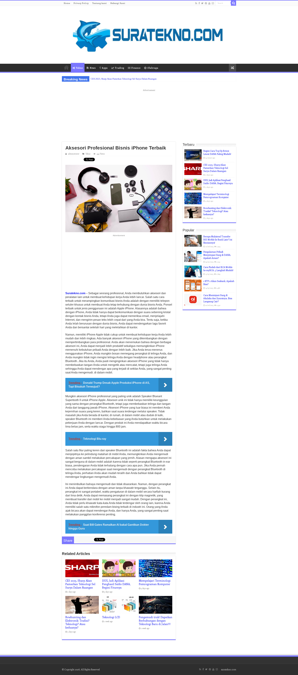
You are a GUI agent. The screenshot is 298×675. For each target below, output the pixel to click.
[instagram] (212, 3)
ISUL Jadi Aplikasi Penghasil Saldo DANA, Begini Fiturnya (116, 584)
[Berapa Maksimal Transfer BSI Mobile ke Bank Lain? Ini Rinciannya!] (193, 241)
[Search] (233, 3)
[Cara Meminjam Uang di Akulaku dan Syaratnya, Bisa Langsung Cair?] (193, 299)
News (93, 67)
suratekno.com (228, 669)
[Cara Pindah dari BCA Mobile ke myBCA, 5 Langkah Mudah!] (193, 271)
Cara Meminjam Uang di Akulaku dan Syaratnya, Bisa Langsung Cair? (217, 298)
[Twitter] (202, 3)
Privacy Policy (81, 3)
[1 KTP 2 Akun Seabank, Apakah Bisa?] (193, 285)
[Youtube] (209, 3)
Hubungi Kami (117, 3)
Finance (135, 67)
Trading (119, 67)
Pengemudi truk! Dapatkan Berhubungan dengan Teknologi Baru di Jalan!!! (155, 620)
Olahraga (152, 67)
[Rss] (196, 3)
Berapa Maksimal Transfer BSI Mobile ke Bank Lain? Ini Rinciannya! (217, 239)
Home (67, 3)
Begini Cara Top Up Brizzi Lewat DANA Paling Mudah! (217, 152)
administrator (73, 153)
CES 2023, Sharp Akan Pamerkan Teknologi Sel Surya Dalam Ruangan (124, 79)
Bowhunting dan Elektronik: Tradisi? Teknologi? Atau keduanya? (77, 622)
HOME (66, 67)
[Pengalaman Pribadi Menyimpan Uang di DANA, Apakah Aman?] (193, 256)
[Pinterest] (206, 3)
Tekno (79, 67)
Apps (105, 67)
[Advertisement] (149, 116)
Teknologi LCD (111, 617)
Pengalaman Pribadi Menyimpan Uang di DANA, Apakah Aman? (217, 254)
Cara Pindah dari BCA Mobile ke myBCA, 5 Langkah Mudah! (218, 269)
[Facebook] (199, 3)
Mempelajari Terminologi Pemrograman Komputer (155, 582)
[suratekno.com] (149, 34)
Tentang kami (99, 3)
